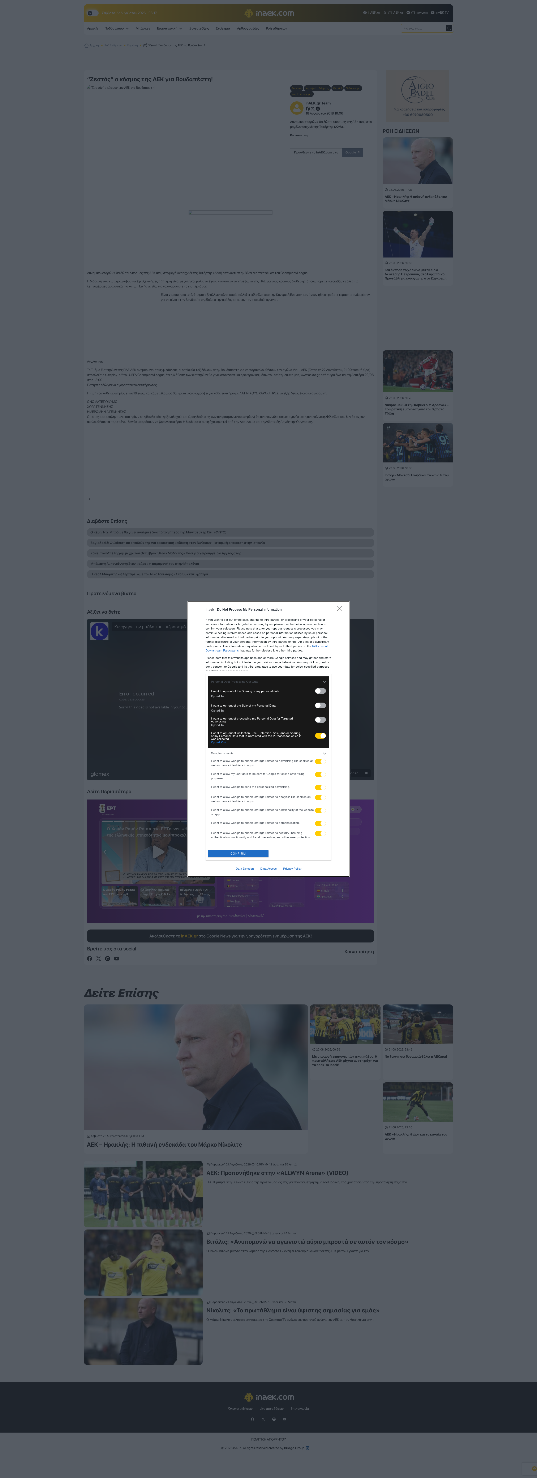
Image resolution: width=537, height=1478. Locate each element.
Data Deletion (245, 868)
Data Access (268, 868)
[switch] (320, 691)
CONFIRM (238, 853)
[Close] (341, 610)
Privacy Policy (292, 868)
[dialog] (268, 739)
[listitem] (268, 682)
